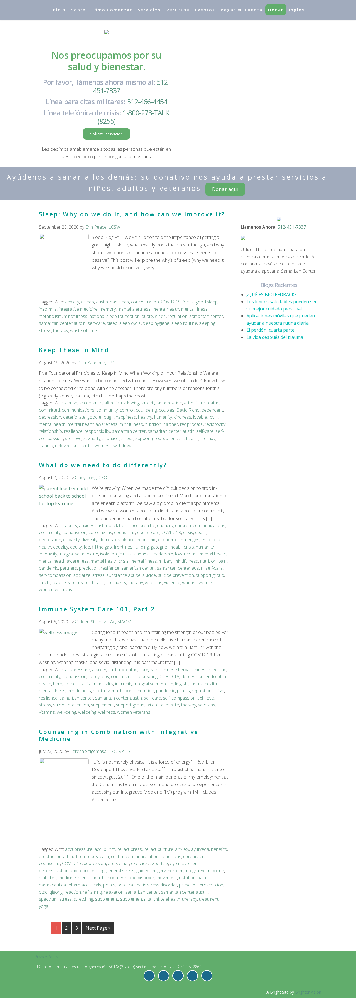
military (165, 561)
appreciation (169, 403)
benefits (219, 849)
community (107, 410)
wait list (189, 582)
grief (164, 547)
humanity (163, 417)
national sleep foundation (114, 316)
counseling (146, 410)
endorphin (216, 676)
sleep (112, 323)
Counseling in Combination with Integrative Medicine (119, 735)
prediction (89, 568)
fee (87, 547)
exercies (139, 863)
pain (222, 561)
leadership (163, 554)
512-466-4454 (147, 101)
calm (104, 856)
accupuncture (108, 849)
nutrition (153, 424)
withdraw (122, 446)
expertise (159, 863)
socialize (81, 575)
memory (108, 309)
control (127, 410)
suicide (149, 575)
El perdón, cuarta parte (270, 330)
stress (45, 330)
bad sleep (119, 302)
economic (146, 540)
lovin (213, 417)
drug (112, 863)
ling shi (181, 684)
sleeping (207, 323)
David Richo (188, 410)
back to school (123, 525)
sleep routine (184, 323)
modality (115, 878)
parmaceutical (53, 885)
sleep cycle (130, 323)
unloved (63, 446)
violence (172, 582)
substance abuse (123, 575)
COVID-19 (171, 302)
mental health (165, 309)
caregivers (149, 669)
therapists (116, 582)
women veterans (55, 589)
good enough (100, 417)
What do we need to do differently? (103, 465)
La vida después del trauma (274, 337)
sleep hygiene (156, 323)
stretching (83, 899)
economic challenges (178, 540)
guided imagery (151, 871)
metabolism (50, 316)
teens (77, 582)
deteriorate (74, 417)
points (109, 885)
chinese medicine (209, 669)
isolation (108, 554)
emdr (124, 863)
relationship (50, 431)
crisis (188, 532)
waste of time (83, 330)
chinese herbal (176, 669)
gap (154, 547)
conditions (170, 856)
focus (188, 302)
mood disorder (139, 878)
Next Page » (98, 928)
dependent (212, 410)
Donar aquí (225, 189)
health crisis (182, 547)
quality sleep (154, 316)
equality (60, 547)
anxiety (72, 302)
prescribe (188, 885)
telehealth (188, 438)
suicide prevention (176, 575)
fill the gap (102, 547)
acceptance (90, 403)
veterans (153, 582)
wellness (103, 446)
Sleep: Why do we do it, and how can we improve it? (132, 214)
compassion (74, 532)
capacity (165, 525)
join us (125, 554)
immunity (123, 684)
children (183, 525)
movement (166, 878)
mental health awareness (92, 424)
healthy (145, 417)
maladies (47, 878)
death (200, 532)
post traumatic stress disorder (147, 885)
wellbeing (87, 712)
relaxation (113, 892)
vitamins (47, 712)
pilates (183, 691)
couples (166, 410)
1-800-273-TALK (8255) (133, 117)
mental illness (194, 309)
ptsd (43, 892)
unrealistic (83, 446)
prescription (211, 885)
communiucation (142, 856)
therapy (60, 330)
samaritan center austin (62, 323)
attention (193, 403)
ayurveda (200, 849)
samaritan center (206, 316)
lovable (200, 417)
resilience (73, 431)
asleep (87, 302)
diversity (89, 540)
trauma (46, 446)
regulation (177, 316)
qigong (56, 892)
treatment (209, 899)
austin (102, 302)
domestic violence (117, 540)
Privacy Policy (46, 956)
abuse (71, 403)
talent (171, 438)
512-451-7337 (292, 227)
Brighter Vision (308, 992)
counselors (148, 532)
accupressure (78, 849)
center (117, 856)
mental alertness (134, 309)
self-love (73, 438)
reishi (219, 691)
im (181, 871)
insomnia (48, 309)
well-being (66, 712)
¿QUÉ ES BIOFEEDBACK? (271, 295)
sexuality (91, 438)
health (45, 684)
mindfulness (75, 316)
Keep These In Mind (74, 350)
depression (50, 417)
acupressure (77, 669)
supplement (102, 705)
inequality (48, 554)
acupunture (161, 849)
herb (57, 684)
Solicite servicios (106, 133)
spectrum (48, 899)
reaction (73, 892)
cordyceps (98, 676)
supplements (132, 899)
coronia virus (196, 856)
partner (170, 424)
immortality (102, 684)
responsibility (97, 431)
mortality (101, 691)
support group (149, 438)
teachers (61, 582)
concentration (145, 302)
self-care (96, 323)
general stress (120, 871)
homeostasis (77, 684)
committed (49, 410)
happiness (126, 417)
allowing (132, 403)
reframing (92, 892)
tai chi (44, 582)
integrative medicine (78, 309)
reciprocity (215, 424)
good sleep (206, 302)
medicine (67, 878)
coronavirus (100, 532)
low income (186, 554)
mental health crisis (109, 561)
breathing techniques (77, 856)
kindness (182, 417)
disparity (71, 540)
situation (110, 438)
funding (141, 547)
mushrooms (124, 691)
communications (78, 410)
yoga (43, 906)
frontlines (123, 547)
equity (76, 547)
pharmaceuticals (85, 885)
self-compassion (55, 575)
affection (113, 403)
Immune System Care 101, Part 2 (97, 609)
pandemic (48, 568)
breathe (211, 403)
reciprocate (191, 424)
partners (68, 568)
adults (71, 525)
